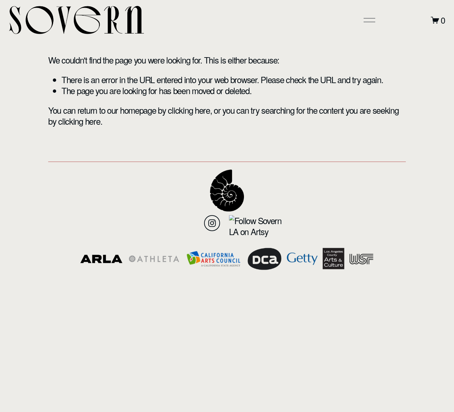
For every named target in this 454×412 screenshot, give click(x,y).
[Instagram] (212, 223)
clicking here (189, 110)
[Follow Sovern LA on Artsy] (257, 231)
